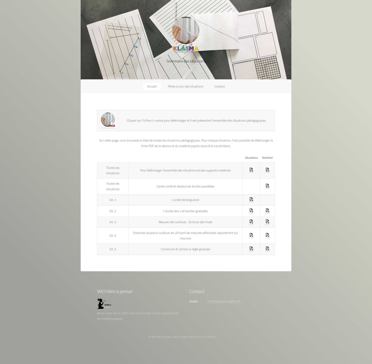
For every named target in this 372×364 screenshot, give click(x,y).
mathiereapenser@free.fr (223, 301)
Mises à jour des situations (185, 86)
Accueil (152, 86)
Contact (219, 86)
